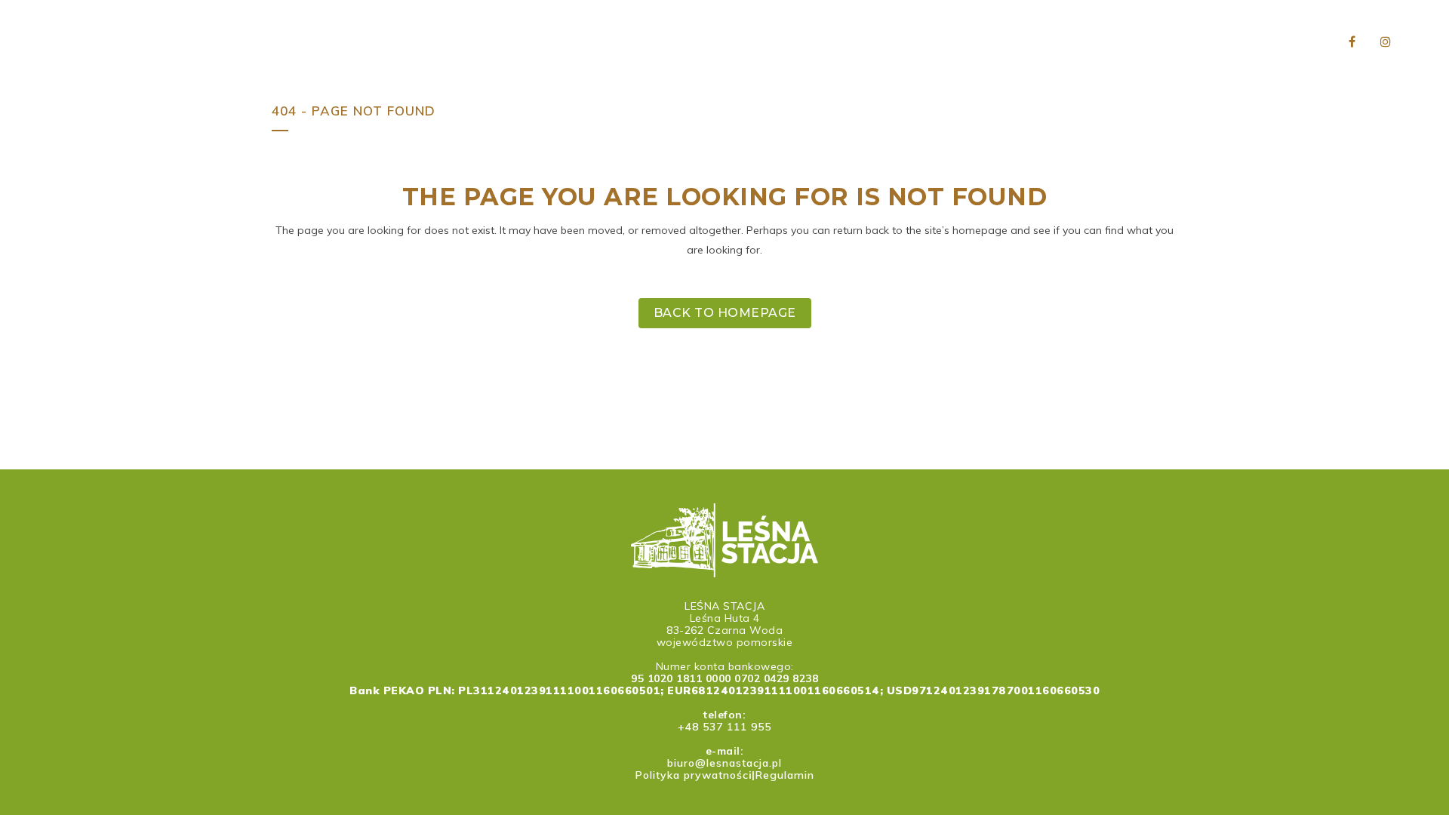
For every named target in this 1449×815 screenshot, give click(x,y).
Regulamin (784, 775)
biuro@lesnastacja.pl (724, 763)
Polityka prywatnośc (692, 775)
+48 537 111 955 (724, 727)
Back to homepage (725, 313)
